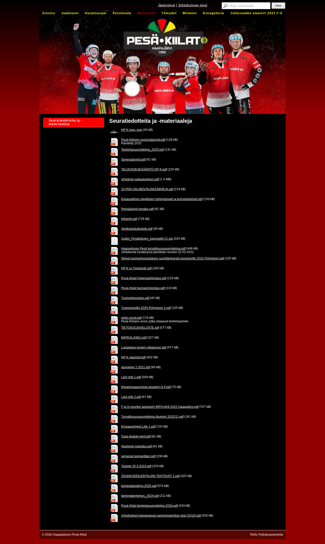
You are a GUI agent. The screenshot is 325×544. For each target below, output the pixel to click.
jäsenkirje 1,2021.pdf (135, 367)
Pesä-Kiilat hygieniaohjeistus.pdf (143, 278)
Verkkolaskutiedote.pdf (136, 229)
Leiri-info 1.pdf (131, 377)
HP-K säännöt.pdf (133, 357)
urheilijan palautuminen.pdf (140, 179)
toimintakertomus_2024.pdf (140, 496)
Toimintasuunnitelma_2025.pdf (142, 149)
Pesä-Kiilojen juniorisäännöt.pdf (143, 140)
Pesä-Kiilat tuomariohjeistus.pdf (143, 288)
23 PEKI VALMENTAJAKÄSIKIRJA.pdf (147, 189)
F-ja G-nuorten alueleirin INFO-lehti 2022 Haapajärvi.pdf (160, 407)
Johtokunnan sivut (192, 5)
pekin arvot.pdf (131, 318)
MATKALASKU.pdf (134, 337)
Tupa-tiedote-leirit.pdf (136, 436)
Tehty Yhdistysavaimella (266, 534)
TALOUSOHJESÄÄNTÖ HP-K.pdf (144, 169)
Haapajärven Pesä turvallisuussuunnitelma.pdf (153, 248)
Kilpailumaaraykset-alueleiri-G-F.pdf (146, 387)
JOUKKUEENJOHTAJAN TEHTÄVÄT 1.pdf (150, 476)
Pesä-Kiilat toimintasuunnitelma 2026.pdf (149, 505)
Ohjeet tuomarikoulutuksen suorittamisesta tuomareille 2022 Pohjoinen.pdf (172, 258)
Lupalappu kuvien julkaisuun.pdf (143, 347)
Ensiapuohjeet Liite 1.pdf (138, 426)
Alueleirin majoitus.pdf (136, 446)
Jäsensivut (166, 5)
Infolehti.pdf (129, 219)
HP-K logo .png (131, 130)
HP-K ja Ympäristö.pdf (136, 268)
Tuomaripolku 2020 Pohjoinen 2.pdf (146, 308)
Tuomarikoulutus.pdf (135, 298)
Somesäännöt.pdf (133, 159)
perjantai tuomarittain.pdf (138, 456)
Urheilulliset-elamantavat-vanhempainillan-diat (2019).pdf (161, 515)
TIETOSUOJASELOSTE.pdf (140, 327)
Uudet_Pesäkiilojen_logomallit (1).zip (147, 238)
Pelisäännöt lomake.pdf (137, 209)
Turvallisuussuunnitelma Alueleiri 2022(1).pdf (152, 416)
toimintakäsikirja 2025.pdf (138, 486)
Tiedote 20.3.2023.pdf (136, 466)
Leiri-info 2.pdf (131, 397)
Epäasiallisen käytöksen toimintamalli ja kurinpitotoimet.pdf (161, 199)
